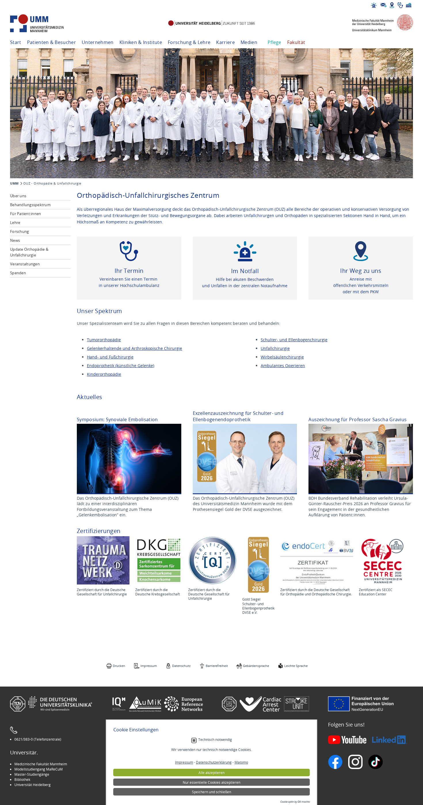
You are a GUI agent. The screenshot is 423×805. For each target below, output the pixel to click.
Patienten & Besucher (51, 42)
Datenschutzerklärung (214, 762)
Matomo (241, 762)
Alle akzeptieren (211, 772)
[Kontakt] (383, 5)
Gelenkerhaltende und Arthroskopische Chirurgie (134, 348)
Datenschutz (181, 666)
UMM (14, 183)
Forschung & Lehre (189, 42)
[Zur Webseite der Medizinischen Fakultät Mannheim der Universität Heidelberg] (378, 23)
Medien (249, 42)
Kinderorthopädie (104, 374)
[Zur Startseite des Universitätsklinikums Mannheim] (44, 23)
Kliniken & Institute (140, 42)
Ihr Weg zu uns (360, 271)
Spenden (18, 272)
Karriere (225, 42)
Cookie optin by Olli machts (295, 802)
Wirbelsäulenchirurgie (282, 357)
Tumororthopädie (104, 339)
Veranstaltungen (25, 264)
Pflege (274, 42)
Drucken (119, 666)
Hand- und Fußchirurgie (110, 357)
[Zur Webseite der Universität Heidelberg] (211, 23)
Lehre (15, 222)
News (15, 240)
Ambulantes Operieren (283, 365)
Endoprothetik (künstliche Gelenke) (120, 365)
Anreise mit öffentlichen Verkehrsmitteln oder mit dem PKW (360, 285)
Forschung (19, 231)
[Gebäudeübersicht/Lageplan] (392, 5)
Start (15, 42)
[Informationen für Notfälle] (374, 5)
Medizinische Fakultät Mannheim (40, 764)
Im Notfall (245, 271)
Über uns (18, 195)
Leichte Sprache (296, 666)
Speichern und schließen (211, 791)
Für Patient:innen (25, 213)
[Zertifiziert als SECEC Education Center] (383, 560)
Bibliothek (22, 779)
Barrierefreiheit (217, 666)
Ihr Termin (129, 271)
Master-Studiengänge (31, 774)
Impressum (148, 666)
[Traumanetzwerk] (103, 560)
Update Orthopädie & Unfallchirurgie (29, 252)
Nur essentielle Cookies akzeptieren (211, 782)
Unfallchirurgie (275, 348)
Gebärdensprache (256, 666)
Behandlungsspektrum (30, 204)
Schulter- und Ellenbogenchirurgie (294, 339)
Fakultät (296, 42)
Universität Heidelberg (32, 784)
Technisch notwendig (215, 739)
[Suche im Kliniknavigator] (400, 5)
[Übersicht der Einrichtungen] (408, 5)
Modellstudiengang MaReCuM (38, 769)
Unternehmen (98, 42)
